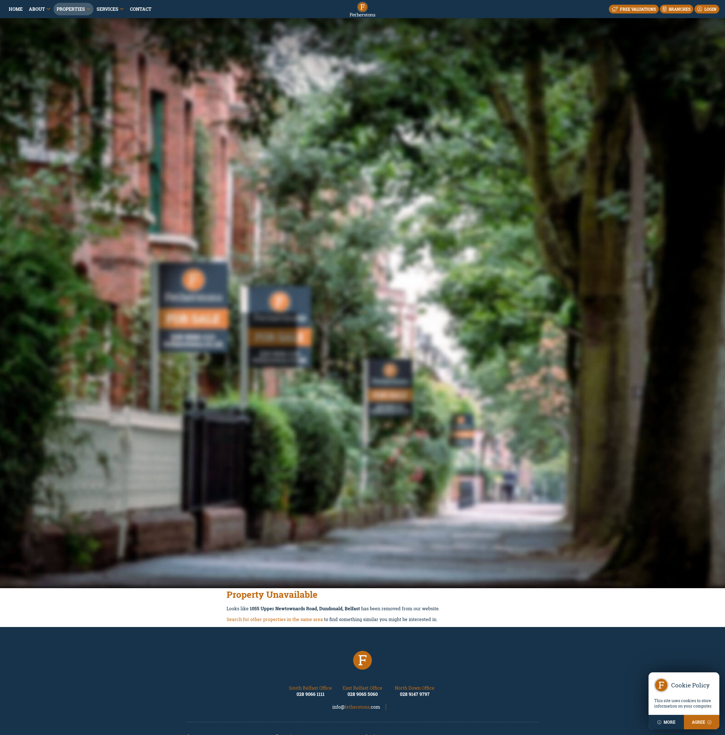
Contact (141, 9)
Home (16, 9)
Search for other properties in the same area (275, 619)
